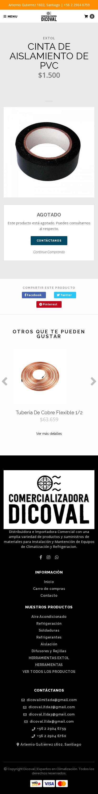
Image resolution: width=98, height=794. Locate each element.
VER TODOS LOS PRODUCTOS (49, 671)
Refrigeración (48, 623)
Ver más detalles (49, 434)
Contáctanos (49, 240)
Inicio (49, 581)
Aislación (49, 644)
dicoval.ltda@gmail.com (51, 721)
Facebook (34, 295)
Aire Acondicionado (48, 616)
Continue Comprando (49, 252)
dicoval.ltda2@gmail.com (51, 707)
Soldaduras (49, 630)
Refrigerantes (49, 637)
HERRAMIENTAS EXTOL (49, 658)
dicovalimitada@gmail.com (51, 700)
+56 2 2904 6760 (51, 736)
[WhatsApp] (57, 557)
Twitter (66, 295)
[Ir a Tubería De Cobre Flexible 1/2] (49, 376)
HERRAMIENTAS (49, 664)
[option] (49, 397)
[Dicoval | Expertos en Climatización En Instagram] (48, 557)
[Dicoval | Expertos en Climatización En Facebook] (41, 557)
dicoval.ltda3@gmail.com (51, 714)
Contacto (48, 595)
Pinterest (49, 304)
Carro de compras (49, 588)
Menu (12, 16)
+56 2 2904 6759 (51, 728)
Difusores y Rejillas (49, 651)
